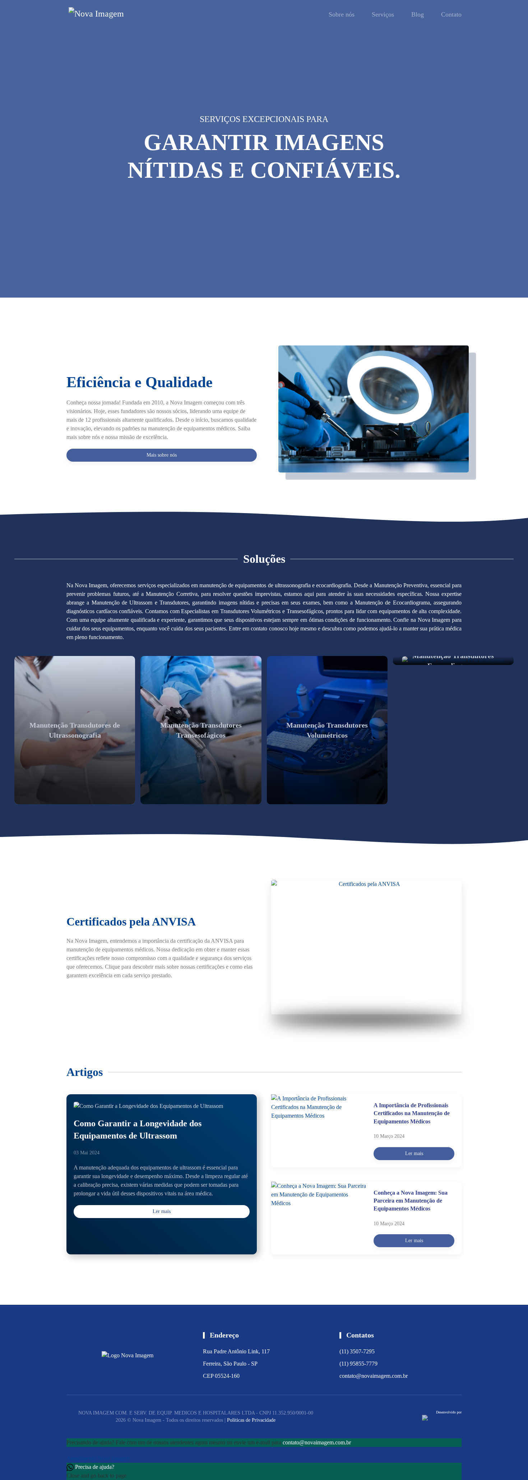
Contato (451, 14)
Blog (417, 14)
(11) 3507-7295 (357, 1351)
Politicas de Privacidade (251, 1420)
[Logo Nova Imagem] (127, 1355)
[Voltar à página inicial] (104, 14)
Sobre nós (342, 14)
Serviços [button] (383, 14)
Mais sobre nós (162, 455)
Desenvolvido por (449, 1412)
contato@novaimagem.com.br (373, 1376)
